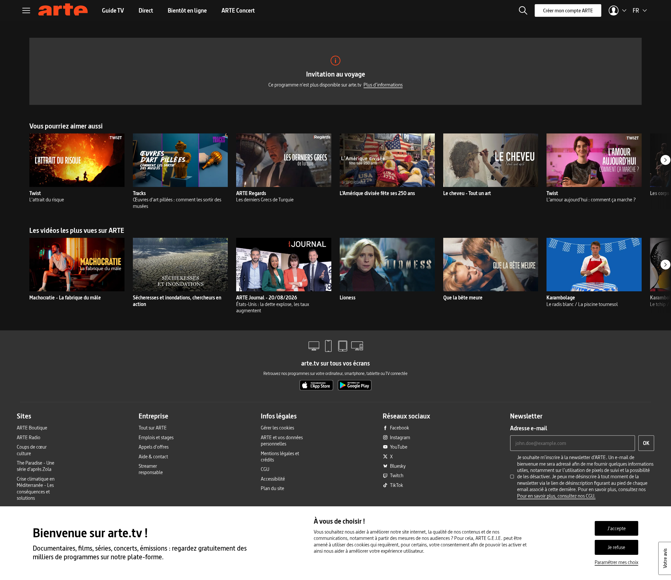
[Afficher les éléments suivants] (665, 160)
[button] (523, 10)
